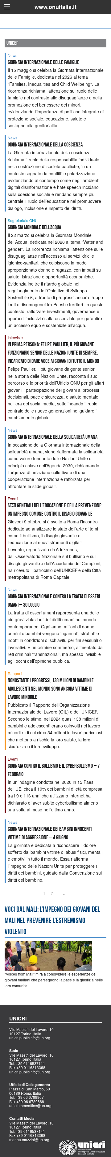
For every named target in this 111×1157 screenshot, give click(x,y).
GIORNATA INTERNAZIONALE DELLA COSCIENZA (45, 145)
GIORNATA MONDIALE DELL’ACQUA (34, 227)
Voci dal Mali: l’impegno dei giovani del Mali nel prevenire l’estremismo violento (52, 920)
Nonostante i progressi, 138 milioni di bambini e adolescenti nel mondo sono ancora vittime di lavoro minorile (51, 688)
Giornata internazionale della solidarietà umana (52, 437)
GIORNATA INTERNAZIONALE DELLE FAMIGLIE (43, 62)
